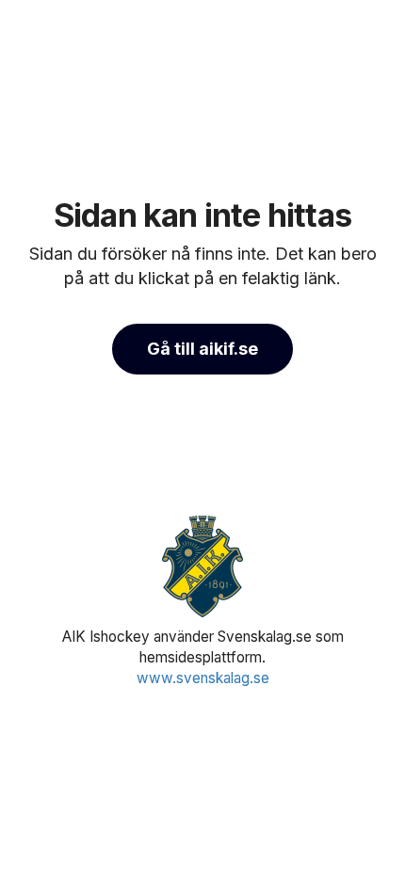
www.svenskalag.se (203, 678)
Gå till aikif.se (202, 349)
